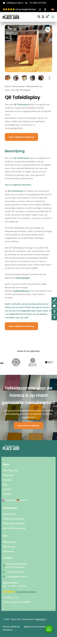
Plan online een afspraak (28, 426)
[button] (47, 29)
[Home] (11, 17)
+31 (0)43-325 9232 (37, 3)
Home (8, 86)
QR (12, 90)
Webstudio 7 (41, 619)
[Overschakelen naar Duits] (52, 9)
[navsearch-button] (38, 16)
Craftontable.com (21, 291)
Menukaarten (18, 86)
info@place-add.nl (15, 3)
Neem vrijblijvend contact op (21, 137)
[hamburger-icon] (52, 17)
